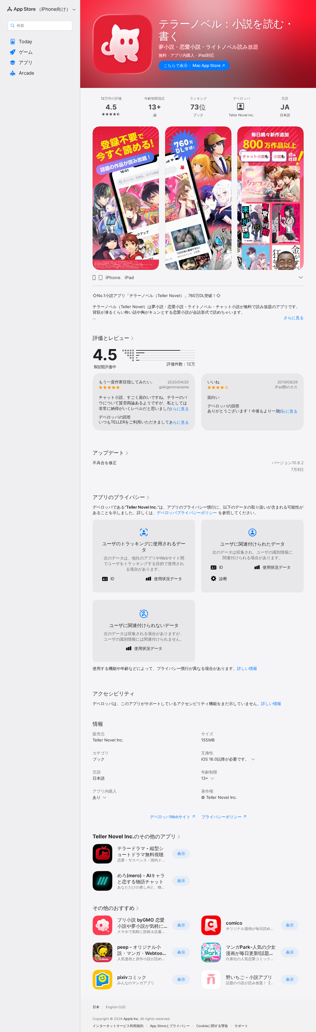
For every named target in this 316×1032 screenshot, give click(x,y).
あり (97, 797)
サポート (241, 1026)
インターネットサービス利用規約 (118, 1026)
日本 (96, 1007)
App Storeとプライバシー (170, 1026)
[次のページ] (310, 107)
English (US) (116, 1007)
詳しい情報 (247, 668)
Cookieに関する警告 (212, 1026)
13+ (204, 778)
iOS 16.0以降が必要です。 (225, 759)
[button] (40, 41)
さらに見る (294, 317)
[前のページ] (86, 107)
